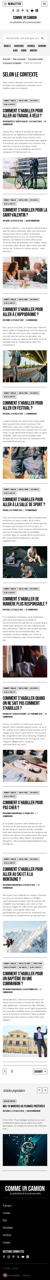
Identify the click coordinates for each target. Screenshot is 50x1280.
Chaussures (19, 46)
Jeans (15, 50)
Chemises (31, 46)
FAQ (5, 1220)
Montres (33, 50)
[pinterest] (22, 10)
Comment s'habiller (12, 63)
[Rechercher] (42, 38)
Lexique (6, 1242)
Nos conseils (19, 59)
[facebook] (13, 10)
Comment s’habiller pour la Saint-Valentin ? (25, 212)
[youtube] (32, 10)
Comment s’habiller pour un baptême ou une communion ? (23, 979)
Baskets (7, 46)
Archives (7, 1235)
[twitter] (27, 10)
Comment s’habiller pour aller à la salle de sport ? (24, 502)
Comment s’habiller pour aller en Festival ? (23, 405)
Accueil (6, 59)
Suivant (38, 1072)
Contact (6, 1213)
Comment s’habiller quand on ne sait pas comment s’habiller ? (24, 703)
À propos (7, 1206)
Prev (39, 1090)
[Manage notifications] (5, 1275)
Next (45, 1090)
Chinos (24, 50)
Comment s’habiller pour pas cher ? (23, 805)
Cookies (26, 1275)
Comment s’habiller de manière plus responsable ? (25, 601)
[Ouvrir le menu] (44, 4)
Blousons (42, 46)
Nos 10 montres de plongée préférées (24, 1106)
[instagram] (18, 10)
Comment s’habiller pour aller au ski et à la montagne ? (23, 874)
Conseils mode (35, 59)
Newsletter (14, 4)
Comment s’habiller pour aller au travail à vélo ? (23, 113)
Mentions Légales (11, 1275)
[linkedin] (37, 10)
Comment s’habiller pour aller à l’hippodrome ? (23, 312)
